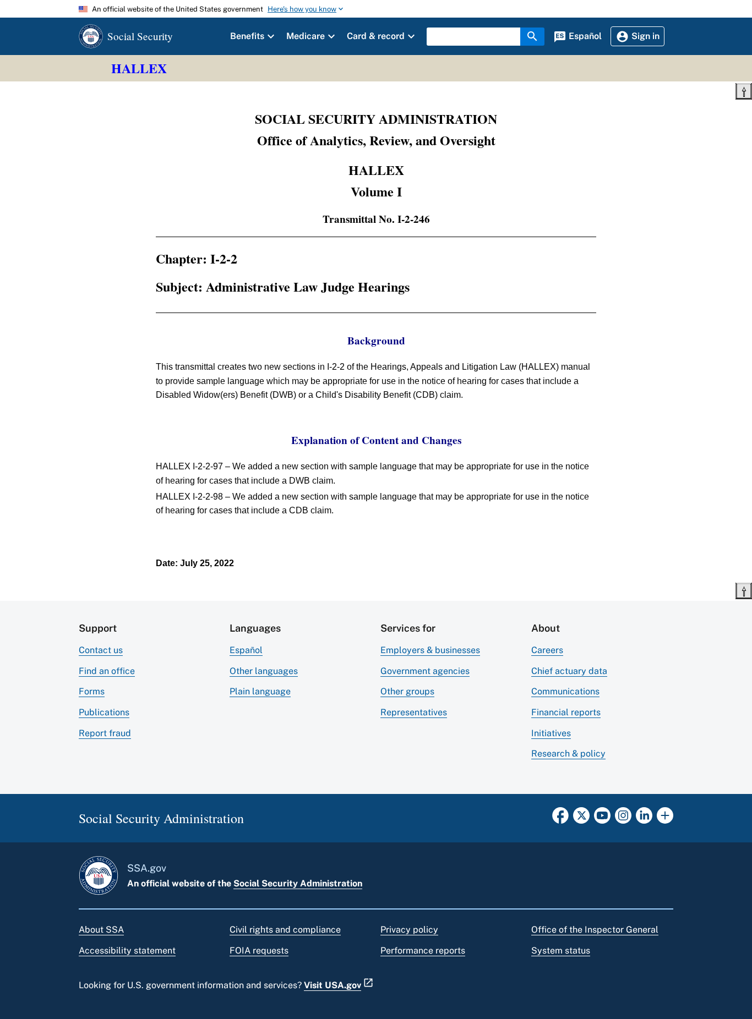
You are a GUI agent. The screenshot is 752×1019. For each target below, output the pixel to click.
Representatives (413, 712)
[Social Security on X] (581, 819)
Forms (92, 691)
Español (246, 650)
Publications (104, 712)
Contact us (101, 650)
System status (560, 950)
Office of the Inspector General (594, 929)
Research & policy (568, 753)
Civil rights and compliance (285, 929)
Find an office (107, 671)
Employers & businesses (430, 650)
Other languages (264, 671)
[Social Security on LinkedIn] (644, 819)
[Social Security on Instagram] (623, 819)
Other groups (407, 691)
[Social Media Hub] (665, 819)
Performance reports (422, 950)
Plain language (260, 691)
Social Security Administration (297, 883)
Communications (565, 691)
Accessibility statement (127, 950)
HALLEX (139, 68)
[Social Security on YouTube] (602, 819)
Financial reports (566, 712)
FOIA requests (259, 950)
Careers (547, 650)
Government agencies (425, 671)
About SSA (101, 929)
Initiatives (551, 733)
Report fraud (105, 733)
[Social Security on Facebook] (560, 819)
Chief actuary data (569, 671)
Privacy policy (409, 929)
